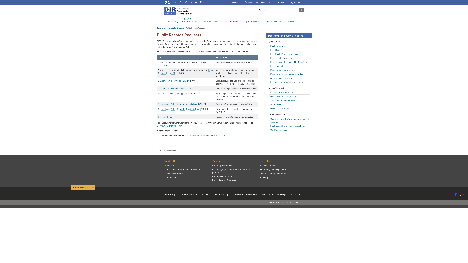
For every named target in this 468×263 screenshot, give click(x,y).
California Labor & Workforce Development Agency (289, 120)
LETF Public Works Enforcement (284, 54)
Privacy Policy (221, 194)
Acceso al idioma (268, 165)
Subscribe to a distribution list (283, 100)
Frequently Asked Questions (273, 169)
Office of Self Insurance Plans (171, 88)
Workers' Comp (211, 21)
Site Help (281, 194)
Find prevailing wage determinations (286, 82)
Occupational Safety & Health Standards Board (179, 109)
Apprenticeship (252, 21)
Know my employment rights (283, 70)
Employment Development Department (288, 125)
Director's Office (273, 21)
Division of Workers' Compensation (173, 80)
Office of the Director (167, 116)
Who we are (170, 165)
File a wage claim (278, 66)
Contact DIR (170, 177)
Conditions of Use (188, 194)
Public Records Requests (224, 180)
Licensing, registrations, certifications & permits (231, 171)
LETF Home (275, 50)
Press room (236, 2)
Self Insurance (231, 21)
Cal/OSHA (162, 65)
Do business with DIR (279, 108)
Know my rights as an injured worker (286, 74)
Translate (297, 2)
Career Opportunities (222, 165)
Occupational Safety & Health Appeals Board (178, 104)
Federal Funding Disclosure (273, 173)
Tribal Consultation (174, 173)
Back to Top (170, 194)
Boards (291, 21)
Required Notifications (223, 176)
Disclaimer (206, 194)
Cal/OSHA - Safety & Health (189, 20)
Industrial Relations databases (283, 92)
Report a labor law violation (282, 58)
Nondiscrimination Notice (244, 194)
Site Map (264, 177)
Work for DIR (276, 104)
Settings (283, 2)
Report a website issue (83, 187)
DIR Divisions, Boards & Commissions (182, 169)
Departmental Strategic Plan (283, 96)
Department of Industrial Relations (170, 28)
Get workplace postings (281, 78)
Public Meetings (277, 46)
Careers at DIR (252, 2)
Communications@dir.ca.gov (169, 125)
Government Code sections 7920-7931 (205, 135)
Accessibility (267, 194)
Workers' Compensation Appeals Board (176, 93)
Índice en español (267, 2)
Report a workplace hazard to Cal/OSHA (288, 62)
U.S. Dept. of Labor (278, 129)
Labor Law (171, 21)
